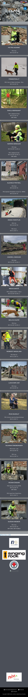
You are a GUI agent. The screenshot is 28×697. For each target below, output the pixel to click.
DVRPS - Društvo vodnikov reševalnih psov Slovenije (14, 3)
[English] (21, 2)
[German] (24, 2)
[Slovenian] (26, 2)
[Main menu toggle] (25, 8)
